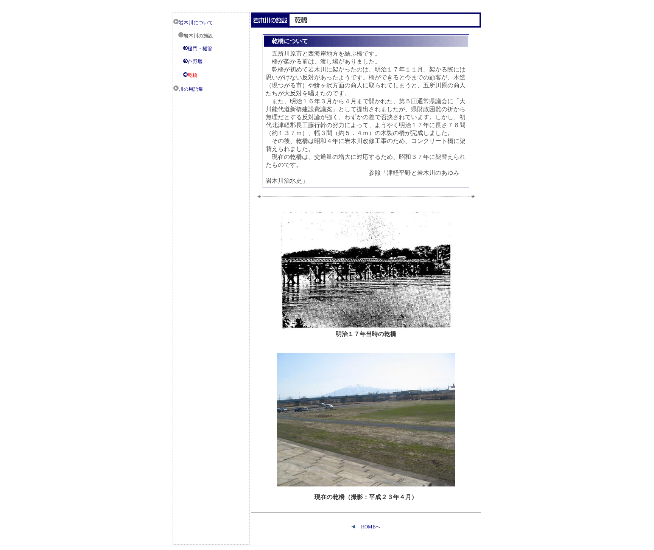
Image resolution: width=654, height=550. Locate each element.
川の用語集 (191, 89)
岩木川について (196, 22)
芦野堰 (195, 61)
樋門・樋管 (200, 48)
